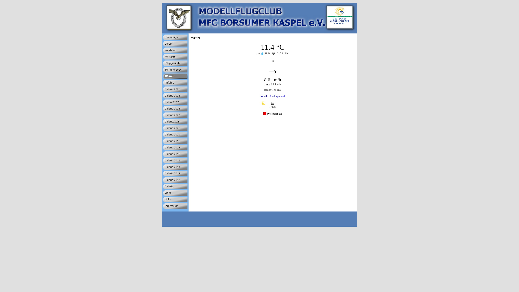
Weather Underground (273, 96)
